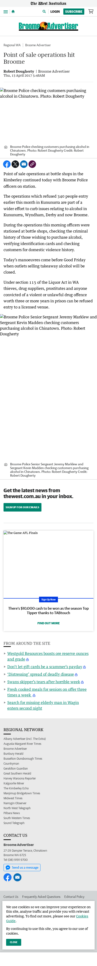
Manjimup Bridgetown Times (22, 793)
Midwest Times (13, 798)
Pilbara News (12, 813)
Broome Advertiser (38, 45)
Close (13, 942)
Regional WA (12, 45)
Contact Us (11, 897)
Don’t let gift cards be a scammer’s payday (44, 666)
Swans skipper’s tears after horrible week (43, 681)
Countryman (11, 763)
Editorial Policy (74, 897)
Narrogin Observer (15, 803)
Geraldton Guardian (16, 768)
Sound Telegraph (14, 823)
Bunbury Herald (13, 753)
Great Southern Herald (17, 773)
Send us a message (25, 867)
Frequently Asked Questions (41, 897)
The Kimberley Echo (16, 788)
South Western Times (17, 818)
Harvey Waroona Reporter (20, 778)
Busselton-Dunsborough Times (23, 758)
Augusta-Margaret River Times (22, 743)
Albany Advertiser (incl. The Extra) (25, 739)
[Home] (13, 11)
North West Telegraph (17, 808)
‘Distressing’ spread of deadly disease (40, 674)
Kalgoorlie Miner (14, 783)
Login (55, 11)
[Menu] (6, 11)
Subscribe (73, 11)
